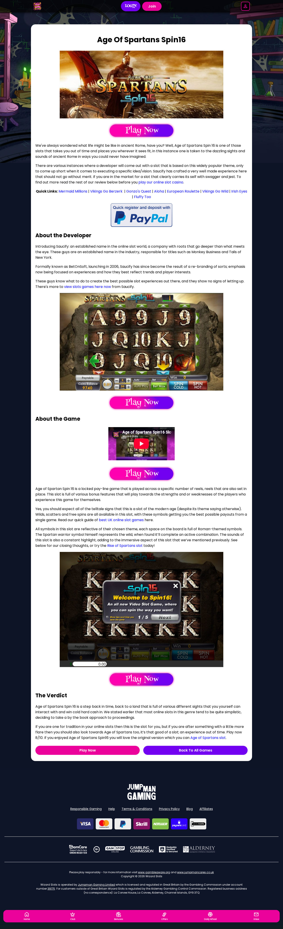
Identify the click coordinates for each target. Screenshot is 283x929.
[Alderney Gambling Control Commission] (199, 849)
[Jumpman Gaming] (141, 798)
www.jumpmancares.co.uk (195, 872)
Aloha (159, 191)
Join (152, 6)
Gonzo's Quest (138, 191)
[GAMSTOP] (115, 849)
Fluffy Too (142, 196)
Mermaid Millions (73, 191)
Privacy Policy (169, 809)
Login (131, 6)
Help (111, 809)
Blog (189, 809)
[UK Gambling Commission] (141, 849)
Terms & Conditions (137, 809)
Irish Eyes (239, 191)
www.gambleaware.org (154, 872)
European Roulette (183, 191)
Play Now (87, 750)
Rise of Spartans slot (125, 545)
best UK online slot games (121, 519)
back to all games (195, 750)
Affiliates (206, 809)
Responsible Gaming (86, 809)
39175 (51, 888)
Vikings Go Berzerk (106, 191)
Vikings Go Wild (215, 191)
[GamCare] (78, 849)
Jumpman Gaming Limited (96, 885)
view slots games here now (87, 286)
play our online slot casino (160, 182)
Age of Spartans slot (208, 737)
